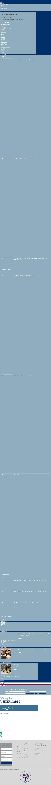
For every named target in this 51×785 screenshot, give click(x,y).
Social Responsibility (27, 744)
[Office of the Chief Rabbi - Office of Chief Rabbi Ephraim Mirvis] (10, 702)
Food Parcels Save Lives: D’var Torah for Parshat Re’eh (26, 602)
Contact (26, 750)
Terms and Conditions (26, 757)
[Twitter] (18, 736)
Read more (20, 638)
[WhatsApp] (18, 734)
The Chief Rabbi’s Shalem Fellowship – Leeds (24, 158)
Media (18, 748)
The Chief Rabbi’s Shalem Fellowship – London (24, 59)
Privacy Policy (25, 753)
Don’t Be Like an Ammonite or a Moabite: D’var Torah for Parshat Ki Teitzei (30, 580)
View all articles (6, 269)
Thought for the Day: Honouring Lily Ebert (23, 375)
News (18, 746)
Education (19, 753)
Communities (20, 751)
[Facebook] (18, 732)
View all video (5, 613)
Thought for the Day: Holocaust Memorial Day (24, 275)
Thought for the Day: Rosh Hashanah (22, 474)
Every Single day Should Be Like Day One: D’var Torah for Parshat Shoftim (30, 591)
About (18, 743)
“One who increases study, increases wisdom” (32, 650)
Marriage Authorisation (20, 756)
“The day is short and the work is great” (23, 666)
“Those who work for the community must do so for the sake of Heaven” (34, 635)
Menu (2, 1)
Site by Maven (48, 769)
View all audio (5, 574)
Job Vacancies (26, 747)
